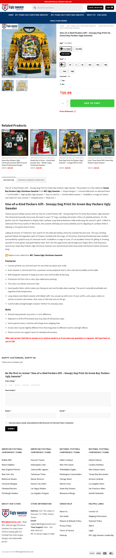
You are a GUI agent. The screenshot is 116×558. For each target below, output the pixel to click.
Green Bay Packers (67, 488)
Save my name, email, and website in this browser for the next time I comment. (41, 423)
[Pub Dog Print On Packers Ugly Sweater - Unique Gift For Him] (72, 143)
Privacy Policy (65, 525)
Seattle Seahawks (96, 493)
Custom (63, 76)
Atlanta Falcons (95, 460)
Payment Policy (95, 521)
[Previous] (6, 50)
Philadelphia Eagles (68, 469)
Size (62, 59)
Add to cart (92, 103)
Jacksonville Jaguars (39, 469)
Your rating (10, 381)
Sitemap (63, 535)
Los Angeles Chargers (40, 493)
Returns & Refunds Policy (70, 521)
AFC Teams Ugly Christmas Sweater (31, 15)
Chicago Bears (66, 479)
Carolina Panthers (96, 464)
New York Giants (67, 464)
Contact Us (93, 511)
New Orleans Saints (97, 469)
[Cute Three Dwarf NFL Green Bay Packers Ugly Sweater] (101, 143)
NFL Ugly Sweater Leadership (101, 535)
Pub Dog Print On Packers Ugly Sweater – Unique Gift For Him (71, 161)
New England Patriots (11, 469)
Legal (91, 530)
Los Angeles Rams (96, 483)
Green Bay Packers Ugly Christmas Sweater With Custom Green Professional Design (14, 162)
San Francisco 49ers (97, 488)
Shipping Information (98, 516)
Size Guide (102, 15)
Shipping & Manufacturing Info (31, 180)
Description (9, 180)
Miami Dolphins (8, 464)
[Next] (52, 50)
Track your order (58, 21)
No (63, 84)
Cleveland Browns (9, 488)
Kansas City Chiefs (38, 483)
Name (8, 411)
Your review (10, 390)
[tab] (9, 180)
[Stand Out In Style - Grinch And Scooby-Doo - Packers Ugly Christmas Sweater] (44, 143)
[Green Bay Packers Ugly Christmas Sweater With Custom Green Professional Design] (15, 143)
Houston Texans (38, 460)
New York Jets (8, 474)
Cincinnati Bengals (9, 483)
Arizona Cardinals (96, 479)
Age (62, 43)
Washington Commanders (71, 474)
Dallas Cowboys (66, 460)
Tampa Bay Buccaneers (98, 474)
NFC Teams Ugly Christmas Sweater (67, 15)
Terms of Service (67, 530)
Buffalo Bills (7, 460)
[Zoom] (4, 75)
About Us (91, 15)
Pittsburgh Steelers (10, 493)
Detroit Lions (65, 483)
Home (10, 15)
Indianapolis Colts (38, 464)
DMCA (91, 525)
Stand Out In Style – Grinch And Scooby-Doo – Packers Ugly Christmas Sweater (42, 162)
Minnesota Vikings (67, 493)
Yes (63, 80)
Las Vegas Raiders (38, 488)
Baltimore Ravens (9, 479)
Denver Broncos (37, 479)
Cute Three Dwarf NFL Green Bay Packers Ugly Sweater (100, 161)
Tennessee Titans (38, 474)
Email (62, 411)
